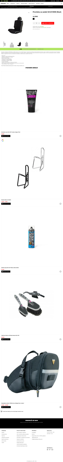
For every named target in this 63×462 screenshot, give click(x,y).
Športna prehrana (31, 3)
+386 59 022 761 (35, 437)
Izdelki (5, 7)
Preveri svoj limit (50, 6)
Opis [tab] (21, 49)
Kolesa (8, 3)
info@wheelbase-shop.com (37, 439)
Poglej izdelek (60, 136)
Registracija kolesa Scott (21, 435)
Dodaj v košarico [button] (7, 271)
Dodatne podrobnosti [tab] (29, 49)
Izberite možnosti (7, 203)
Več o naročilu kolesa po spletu (23, 434)
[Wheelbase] (3, 3)
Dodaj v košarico (48, 23)
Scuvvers (44, 27)
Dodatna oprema (12, 7)
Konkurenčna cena (20, 440)
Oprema (17, 3)
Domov (2, 7)
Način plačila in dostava (21, 432)
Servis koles (38, 3)
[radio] (33, 19)
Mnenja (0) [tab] (40, 49)
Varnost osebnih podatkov (22, 444)
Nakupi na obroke (20, 439)
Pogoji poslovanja (20, 442)
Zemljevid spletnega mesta (22, 445)
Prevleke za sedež (18, 7)
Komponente (12, 3)
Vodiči (3, 442)
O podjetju (34, 432)
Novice (33, 434)
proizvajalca (42, 26)
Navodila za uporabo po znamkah (23, 437)
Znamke (42, 3)
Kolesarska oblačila (24, 3)
